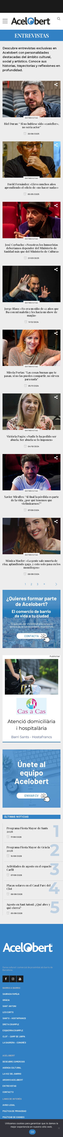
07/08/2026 (16, 875)
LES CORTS (8, 1012)
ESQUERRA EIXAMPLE (13, 1030)
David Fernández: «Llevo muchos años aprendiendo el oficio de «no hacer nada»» (31, 185)
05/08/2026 (16, 913)
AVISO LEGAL (9, 1105)
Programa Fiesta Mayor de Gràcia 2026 (28, 848)
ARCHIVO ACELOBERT (13, 1079)
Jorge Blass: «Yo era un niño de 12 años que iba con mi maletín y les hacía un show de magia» (31, 312)
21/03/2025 (33, 258)
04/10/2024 (33, 446)
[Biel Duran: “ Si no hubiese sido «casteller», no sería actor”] (31, 98)
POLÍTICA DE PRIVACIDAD (14, 1111)
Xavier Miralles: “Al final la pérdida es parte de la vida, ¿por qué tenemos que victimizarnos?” (31, 500)
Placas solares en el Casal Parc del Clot (29, 887)
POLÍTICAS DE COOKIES (13, 1117)
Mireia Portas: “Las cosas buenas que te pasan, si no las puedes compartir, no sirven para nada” (31, 376)
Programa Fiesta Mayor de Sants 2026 (27, 829)
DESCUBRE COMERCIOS (14, 1061)
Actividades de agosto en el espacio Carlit (29, 868)
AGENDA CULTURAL (12, 1067)
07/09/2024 (33, 510)
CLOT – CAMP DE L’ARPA (14, 1036)
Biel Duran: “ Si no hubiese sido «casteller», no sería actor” (31, 125)
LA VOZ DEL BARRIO (12, 1073)
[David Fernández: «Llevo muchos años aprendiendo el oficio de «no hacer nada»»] (31, 159)
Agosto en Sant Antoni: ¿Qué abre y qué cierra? (28, 906)
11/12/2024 (33, 322)
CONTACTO (8, 1092)
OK (32, 1132)
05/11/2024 (33, 386)
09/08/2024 (33, 574)
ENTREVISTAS (9, 1086)
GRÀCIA (6, 1000)
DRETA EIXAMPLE (11, 1024)
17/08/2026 (16, 837)
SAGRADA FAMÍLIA (11, 994)
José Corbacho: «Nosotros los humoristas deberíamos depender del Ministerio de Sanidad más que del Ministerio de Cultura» (31, 248)
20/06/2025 (33, 133)
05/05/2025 (33, 194)
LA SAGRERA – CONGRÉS (14, 1042)
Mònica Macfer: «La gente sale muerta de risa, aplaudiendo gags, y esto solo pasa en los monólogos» (31, 564)
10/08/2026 (16, 856)
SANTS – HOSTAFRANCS (14, 1018)
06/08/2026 (16, 894)
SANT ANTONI (9, 1006)
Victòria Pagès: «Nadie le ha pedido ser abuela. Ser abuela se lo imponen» (31, 438)
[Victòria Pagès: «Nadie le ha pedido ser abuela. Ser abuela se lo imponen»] (31, 411)
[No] (58, 1128)
